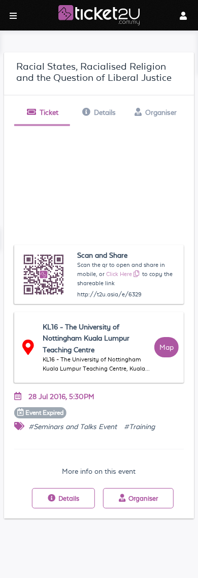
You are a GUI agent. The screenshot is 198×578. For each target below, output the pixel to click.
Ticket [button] (49, 112)
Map (166, 347)
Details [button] (105, 112)
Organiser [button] (161, 112)
